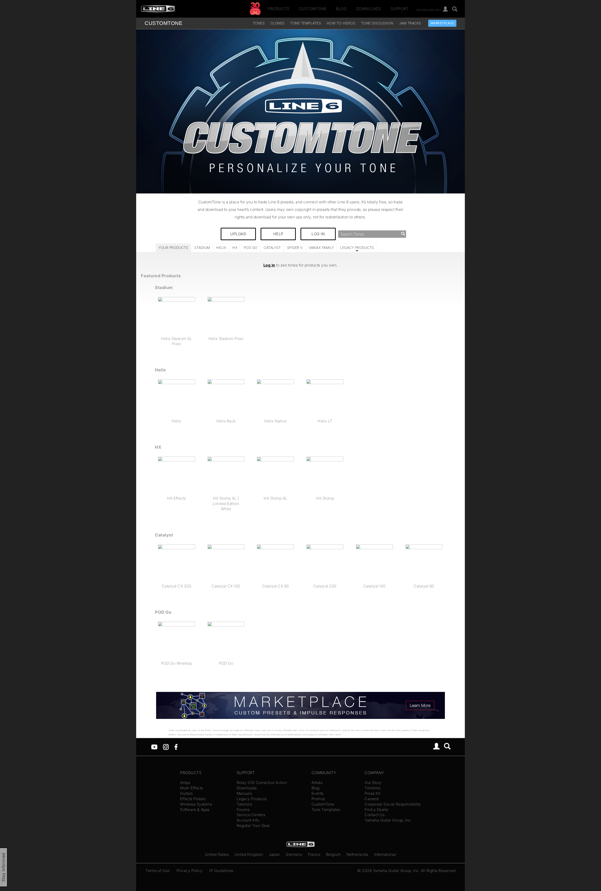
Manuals (244, 793)
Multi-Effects (191, 788)
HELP (278, 233)
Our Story (373, 782)
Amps (185, 782)
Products (278, 8)
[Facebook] (176, 746)
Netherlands (357, 854)
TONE (163, 23)
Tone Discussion (377, 23)
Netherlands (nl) (428, 9)
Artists (317, 782)
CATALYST (272, 248)
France (314, 854)
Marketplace (442, 23)
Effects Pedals (193, 798)
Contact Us (375, 814)
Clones (277, 23)
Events (318, 793)
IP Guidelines (221, 870)
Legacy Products (252, 798)
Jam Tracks (410, 23)
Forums (243, 809)
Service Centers (251, 814)
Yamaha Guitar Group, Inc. (388, 820)
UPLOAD (238, 233)
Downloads (368, 8)
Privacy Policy (190, 870)
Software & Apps (195, 809)
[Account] (445, 9)
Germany (294, 854)
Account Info (248, 820)
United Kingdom (249, 854)
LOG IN (318, 233)
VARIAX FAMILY (321, 248)
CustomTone (313, 8)
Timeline (372, 788)
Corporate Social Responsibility (393, 804)
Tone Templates (305, 23)
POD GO (251, 248)
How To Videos (341, 23)
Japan (274, 854)
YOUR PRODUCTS (173, 248)
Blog (341, 8)
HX (234, 248)
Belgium (333, 854)
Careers (372, 798)
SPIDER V (295, 248)
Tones (259, 23)
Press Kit (372, 793)
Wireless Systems (196, 804)
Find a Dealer (377, 809)
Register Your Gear (253, 825)
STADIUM (202, 248)
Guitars (186, 793)
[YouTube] (154, 746)
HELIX (221, 248)
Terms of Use (158, 870)
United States (217, 854)
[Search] (455, 9)
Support (400, 8)
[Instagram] (165, 746)
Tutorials (244, 804)
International (385, 854)
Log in (269, 265)
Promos (318, 798)
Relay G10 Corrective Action (262, 782)
